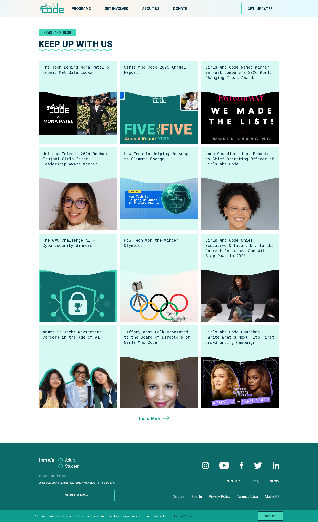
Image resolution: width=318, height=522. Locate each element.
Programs (81, 8)
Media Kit (272, 497)
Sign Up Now (77, 495)
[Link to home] (52, 8)
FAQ (256, 481)
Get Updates (260, 8)
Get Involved (116, 8)
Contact (234, 481)
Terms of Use (247, 497)
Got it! (270, 516)
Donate (180, 8)
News (274, 481)
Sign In (196, 497)
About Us (150, 8)
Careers (179, 497)
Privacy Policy (219, 497)
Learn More (183, 516)
